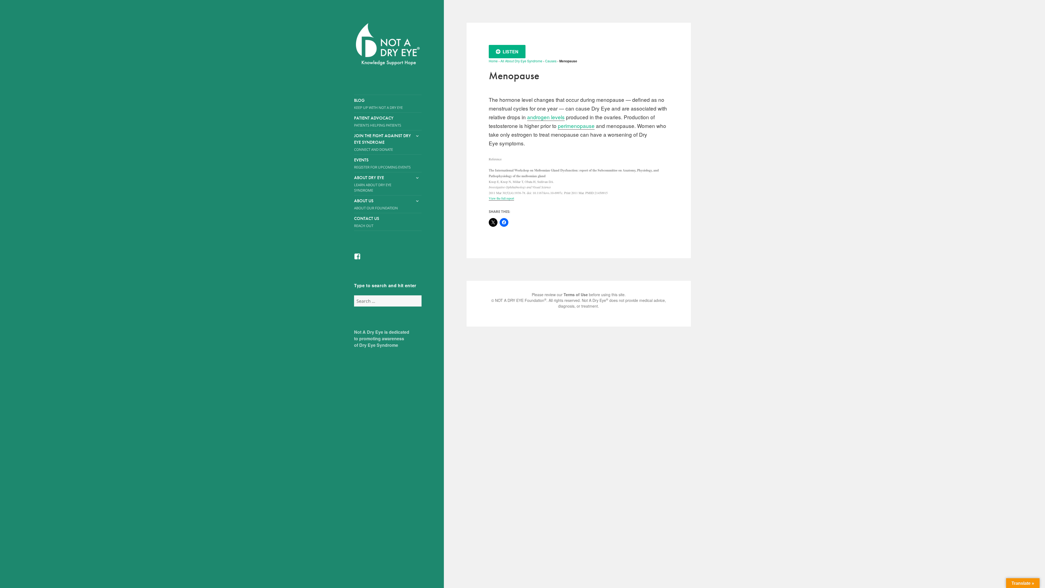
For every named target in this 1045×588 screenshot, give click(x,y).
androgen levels (546, 117)
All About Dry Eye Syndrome (521, 61)
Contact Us (366, 222)
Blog (378, 103)
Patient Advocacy (377, 121)
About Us (376, 204)
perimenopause (576, 125)
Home (493, 61)
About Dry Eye (372, 184)
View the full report (501, 198)
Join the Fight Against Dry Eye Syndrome (382, 142)
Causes (551, 61)
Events (382, 163)
